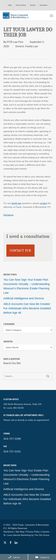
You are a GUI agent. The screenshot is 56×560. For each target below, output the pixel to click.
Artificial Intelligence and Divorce (23, 298)
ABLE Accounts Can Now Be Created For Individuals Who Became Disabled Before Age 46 (27, 308)
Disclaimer (8, 215)
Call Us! (16, 557)
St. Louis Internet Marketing (17, 535)
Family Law (31, 46)
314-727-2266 (12, 438)
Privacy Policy (33, 531)
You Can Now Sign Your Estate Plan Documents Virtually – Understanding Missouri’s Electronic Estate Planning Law (26, 286)
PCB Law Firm (15, 42)
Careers (45, 531)
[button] (51, 15)
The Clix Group (41, 535)
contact (43, 203)
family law (16, 203)
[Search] (48, 376)
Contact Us (44, 557)
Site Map (20, 531)
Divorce (19, 46)
